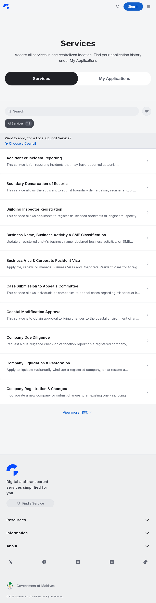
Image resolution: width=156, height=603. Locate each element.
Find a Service (33, 503)
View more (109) (75, 412)
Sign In (133, 6)
